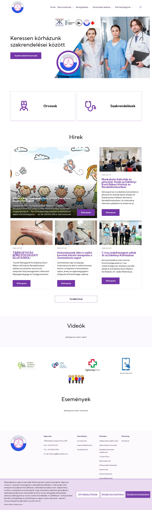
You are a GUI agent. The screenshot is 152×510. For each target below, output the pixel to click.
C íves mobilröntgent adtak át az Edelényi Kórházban (119, 254)
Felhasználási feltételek (108, 465)
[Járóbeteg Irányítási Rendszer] (126, 365)
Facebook (125, 441)
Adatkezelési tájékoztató (108, 441)
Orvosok (21, 105)
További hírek (76, 299)
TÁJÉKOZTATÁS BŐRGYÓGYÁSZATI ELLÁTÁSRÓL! (25, 255)
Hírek (53, 7)
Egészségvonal (104, 461)
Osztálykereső (82, 450)
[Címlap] (17, 7)
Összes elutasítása (112, 494)
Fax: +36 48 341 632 (51, 445)
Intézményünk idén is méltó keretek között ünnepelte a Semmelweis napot (74, 255)
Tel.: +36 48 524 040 (51, 450)
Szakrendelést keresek (26, 55)
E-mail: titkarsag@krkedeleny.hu (56, 454)
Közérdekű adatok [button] (102, 7)
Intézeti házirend (105, 474)
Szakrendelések (88, 105)
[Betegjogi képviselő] (26, 365)
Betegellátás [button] (82, 7)
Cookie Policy (104, 457)
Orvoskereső (82, 441)
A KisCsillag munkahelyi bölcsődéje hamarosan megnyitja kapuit (42, 199)
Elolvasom (86, 212)
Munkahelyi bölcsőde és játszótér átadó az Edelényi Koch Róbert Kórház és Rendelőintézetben (119, 183)
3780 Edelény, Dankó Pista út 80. (56, 441)
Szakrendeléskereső (84, 445)
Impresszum (103, 470)
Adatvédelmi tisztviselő (108, 445)
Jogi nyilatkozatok (106, 478)
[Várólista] (76, 379)
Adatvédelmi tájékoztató (13, 504)
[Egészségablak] (93, 365)
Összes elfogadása (138, 494)
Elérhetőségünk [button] (123, 7)
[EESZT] (59, 365)
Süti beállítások (87, 494)
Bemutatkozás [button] (65, 7)
